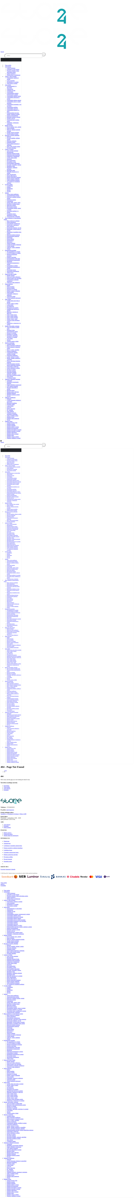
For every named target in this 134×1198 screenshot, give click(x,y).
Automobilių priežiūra (12, 107)
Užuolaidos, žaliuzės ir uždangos (14, 645)
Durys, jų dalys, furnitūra (13, 349)
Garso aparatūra (11, 80)
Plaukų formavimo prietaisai (14, 177)
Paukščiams (10, 188)
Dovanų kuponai (8, 859)
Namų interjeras (9, 284)
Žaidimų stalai (10, 435)
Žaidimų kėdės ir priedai (13, 427)
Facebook (3, 869)
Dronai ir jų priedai (11, 333)
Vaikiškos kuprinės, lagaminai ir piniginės (12, 413)
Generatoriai (10, 201)
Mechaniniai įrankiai (12, 206)
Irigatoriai (9, 159)
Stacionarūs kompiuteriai (13, 271)
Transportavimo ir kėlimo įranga (13, 499)
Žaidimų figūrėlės (11, 425)
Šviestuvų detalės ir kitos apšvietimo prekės (13, 71)
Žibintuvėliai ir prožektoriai (13, 898)
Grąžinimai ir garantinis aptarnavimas (13, 845)
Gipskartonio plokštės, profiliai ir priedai (12, 353)
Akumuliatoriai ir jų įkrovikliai (12, 87)
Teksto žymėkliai (11, 243)
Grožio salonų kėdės (12, 157)
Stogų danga (10, 376)
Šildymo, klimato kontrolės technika (15, 939)
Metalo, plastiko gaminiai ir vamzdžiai (16, 1127)
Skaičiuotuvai (10, 240)
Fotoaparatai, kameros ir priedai (13, 466)
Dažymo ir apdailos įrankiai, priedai (15, 998)
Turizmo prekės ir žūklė (12, 1113)
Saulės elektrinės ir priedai (13, 368)
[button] (2, 51)
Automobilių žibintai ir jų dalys (13, 491)
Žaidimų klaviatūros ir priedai (14, 429)
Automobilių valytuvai (12, 108)
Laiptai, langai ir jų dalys (13, 356)
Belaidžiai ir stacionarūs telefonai (14, 714)
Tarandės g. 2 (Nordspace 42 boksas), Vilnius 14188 (13, 814)
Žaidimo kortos (10, 417)
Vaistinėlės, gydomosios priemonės (15, 934)
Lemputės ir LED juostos (13, 69)
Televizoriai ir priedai (12, 83)
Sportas (9, 340)
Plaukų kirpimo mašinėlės (13, 178)
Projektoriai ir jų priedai (12, 82)
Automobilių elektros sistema (14, 100)
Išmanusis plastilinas (12, 403)
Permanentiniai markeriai (13, 236)
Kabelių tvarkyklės (11, 257)
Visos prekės (8, 65)
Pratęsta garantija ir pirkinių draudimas (13, 848)
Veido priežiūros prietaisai (13, 180)
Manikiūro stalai (11, 166)
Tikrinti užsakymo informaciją (11, 835)
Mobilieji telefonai (11, 393)
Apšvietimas (8, 66)
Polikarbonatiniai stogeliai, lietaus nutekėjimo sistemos (13, 364)
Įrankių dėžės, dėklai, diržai (13, 202)
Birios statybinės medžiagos (13, 345)
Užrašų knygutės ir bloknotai (14, 244)
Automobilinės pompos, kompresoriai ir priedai (13, 94)
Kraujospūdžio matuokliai (13, 163)
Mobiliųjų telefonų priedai (13, 394)
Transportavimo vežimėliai (13, 1012)
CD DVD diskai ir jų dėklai (13, 253)
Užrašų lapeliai (10, 246)
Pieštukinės (9, 237)
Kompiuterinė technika (10, 250)
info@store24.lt (10, 810)
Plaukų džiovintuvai (12, 176)
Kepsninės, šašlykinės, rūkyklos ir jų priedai (12, 336)
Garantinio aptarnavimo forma (11, 852)
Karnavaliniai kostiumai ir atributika (15, 950)
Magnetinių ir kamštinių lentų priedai (16, 1023)
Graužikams (10, 185)
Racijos (8, 1156)
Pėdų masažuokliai (11, 174)
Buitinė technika (9, 125)
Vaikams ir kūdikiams (10, 397)
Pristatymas (6, 841)
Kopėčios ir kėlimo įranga (13, 204)
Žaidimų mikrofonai (12, 432)
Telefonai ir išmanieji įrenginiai (12, 379)
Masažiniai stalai (11, 170)
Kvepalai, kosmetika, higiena (14, 164)
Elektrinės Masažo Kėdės (13, 153)
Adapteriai (9, 380)
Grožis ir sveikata (9, 149)
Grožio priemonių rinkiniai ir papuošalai (16, 1161)
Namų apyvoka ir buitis (10, 274)
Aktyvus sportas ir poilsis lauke (13, 668)
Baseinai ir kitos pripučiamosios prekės (12, 331)
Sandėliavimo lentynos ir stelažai (14, 656)
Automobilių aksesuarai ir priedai (14, 481)
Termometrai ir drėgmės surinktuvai (15, 1065)
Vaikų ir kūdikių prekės (12, 415)
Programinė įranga (11, 270)
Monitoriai (9, 261)
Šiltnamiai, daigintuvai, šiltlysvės (14, 657)
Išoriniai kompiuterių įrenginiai (13, 612)
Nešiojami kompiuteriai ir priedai (14, 618)
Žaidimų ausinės (11, 424)
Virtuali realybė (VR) (12, 422)
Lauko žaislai (10, 406)
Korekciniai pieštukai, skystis (14, 228)
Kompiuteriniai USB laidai (13, 258)
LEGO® (9, 407)
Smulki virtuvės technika (13, 132)
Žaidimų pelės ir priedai (12, 434)
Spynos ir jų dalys (11, 369)
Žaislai (8, 1177)
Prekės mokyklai (11, 408)
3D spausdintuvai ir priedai (13, 251)
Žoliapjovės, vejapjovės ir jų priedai (15, 1100)
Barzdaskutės (10, 152)
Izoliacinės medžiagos (12, 355)
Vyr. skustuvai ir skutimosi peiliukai (15, 984)
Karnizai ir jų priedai (12, 289)
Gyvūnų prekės (8, 184)
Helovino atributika (11, 141)
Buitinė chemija (11, 275)
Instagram (8, 869)
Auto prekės (8, 85)
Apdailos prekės (11, 344)
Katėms (9, 187)
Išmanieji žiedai (11, 390)
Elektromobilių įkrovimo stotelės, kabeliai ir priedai (13, 113)
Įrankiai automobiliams (12, 115)
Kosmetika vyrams (11, 162)
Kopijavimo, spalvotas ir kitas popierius (13, 225)
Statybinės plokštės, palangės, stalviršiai (12, 373)
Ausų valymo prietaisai (12, 150)
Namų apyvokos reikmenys (13, 277)
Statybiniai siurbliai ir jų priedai (13, 575)
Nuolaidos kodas (8, 861)
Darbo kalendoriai (11, 222)
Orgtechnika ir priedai (12, 265)
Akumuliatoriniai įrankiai (13, 195)
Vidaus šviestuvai (11, 73)
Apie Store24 (7, 788)
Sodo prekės (8, 299)
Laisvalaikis (10, 338)
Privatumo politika (8, 857)
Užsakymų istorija (8, 834)
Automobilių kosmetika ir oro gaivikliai (16, 921)
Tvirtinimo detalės (11, 1141)
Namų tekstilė (10, 292)
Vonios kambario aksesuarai (14, 298)
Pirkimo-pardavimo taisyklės (11, 854)
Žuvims (9, 992)
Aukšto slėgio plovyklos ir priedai (14, 650)
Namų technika (10, 128)
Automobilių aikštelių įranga (14, 96)
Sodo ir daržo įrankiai (12, 316)
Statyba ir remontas (9, 342)
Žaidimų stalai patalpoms (13, 418)
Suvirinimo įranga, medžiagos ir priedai (12, 214)
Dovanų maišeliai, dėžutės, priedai (14, 514)
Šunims (9, 190)
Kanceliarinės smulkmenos (13, 223)
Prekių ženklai (7, 827)
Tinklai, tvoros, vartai (12, 319)
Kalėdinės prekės (11, 142)
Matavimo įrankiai (11, 205)
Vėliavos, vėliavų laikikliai (13, 247)
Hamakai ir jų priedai (12, 334)
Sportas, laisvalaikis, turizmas (12, 326)
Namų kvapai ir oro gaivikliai (14, 278)
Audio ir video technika (11, 76)
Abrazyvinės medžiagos (13, 194)
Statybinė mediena (11, 371)
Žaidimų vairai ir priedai (13, 436)
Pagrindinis (6, 785)
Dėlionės (9, 399)
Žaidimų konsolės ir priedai (13, 431)
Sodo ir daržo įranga (12, 314)
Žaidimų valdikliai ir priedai (13, 438)
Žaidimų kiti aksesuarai (12, 428)
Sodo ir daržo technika (12, 317)
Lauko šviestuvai (11, 68)
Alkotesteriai (10, 89)
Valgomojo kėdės (11, 296)
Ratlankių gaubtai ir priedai (13, 117)
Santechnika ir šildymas (12, 366)
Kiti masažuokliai (11, 160)
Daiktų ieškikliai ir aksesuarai (14, 385)
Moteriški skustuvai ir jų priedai (13, 541)
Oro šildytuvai (10, 306)
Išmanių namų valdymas (13, 392)
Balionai (9, 136)
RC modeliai (10, 410)
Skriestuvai (9, 242)
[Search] (44, 54)
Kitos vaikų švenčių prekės (13, 146)
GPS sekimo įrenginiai (12, 386)
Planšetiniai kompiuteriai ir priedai (15, 1054)
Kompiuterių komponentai (13, 260)
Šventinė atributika (11, 953)
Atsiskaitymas (7, 843)
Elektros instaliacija (11, 351)
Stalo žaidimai (10, 411)
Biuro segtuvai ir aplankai (13, 220)
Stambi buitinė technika (12, 942)
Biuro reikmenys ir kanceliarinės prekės (12, 218)
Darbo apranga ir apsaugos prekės (14, 684)
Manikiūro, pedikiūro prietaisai (13, 539)
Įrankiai (7, 192)
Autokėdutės (10, 92)
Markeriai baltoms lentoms (13, 235)
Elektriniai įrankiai (11, 199)
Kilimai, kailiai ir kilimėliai (13, 291)
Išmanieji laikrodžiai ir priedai (13, 718)
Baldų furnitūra (10, 286)
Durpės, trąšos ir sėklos (12, 303)
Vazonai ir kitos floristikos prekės (14, 663)
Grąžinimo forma (8, 850)
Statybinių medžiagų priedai (14, 375)
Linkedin (13, 869)
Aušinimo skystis (11, 90)
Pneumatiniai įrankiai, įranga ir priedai (16, 1008)
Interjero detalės (11, 288)
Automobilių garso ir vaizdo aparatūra (16, 920)
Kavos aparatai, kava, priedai (14, 127)
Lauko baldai (10, 305)
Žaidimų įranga (8, 421)
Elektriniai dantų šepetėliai (13, 155)
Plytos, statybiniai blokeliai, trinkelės (16, 1128)
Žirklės (8, 1039)
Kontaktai (6, 790)
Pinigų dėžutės (10, 239)
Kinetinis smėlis (11, 404)
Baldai (8, 285)
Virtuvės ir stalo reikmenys (13, 1067)
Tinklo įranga (10, 1058)
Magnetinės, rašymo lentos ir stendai (16, 1022)
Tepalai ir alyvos (11, 118)
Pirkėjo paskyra (7, 832)
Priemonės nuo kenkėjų (12, 307)
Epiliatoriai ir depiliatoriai (13, 156)
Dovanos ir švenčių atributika (12, 135)
